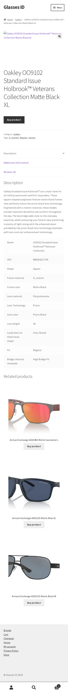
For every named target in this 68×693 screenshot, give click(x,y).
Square (31, 137)
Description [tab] (10, 153)
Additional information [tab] (16, 162)
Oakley (18, 19)
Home (10, 19)
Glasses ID (14, 7)
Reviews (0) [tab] (10, 172)
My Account (11, 687)
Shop (6, 654)
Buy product (14, 119)
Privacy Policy (11, 650)
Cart (6, 634)
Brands (7, 630)
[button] (59, 36)
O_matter (14, 137)
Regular (23, 137)
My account (10, 646)
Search (34, 687)
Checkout (9, 638)
